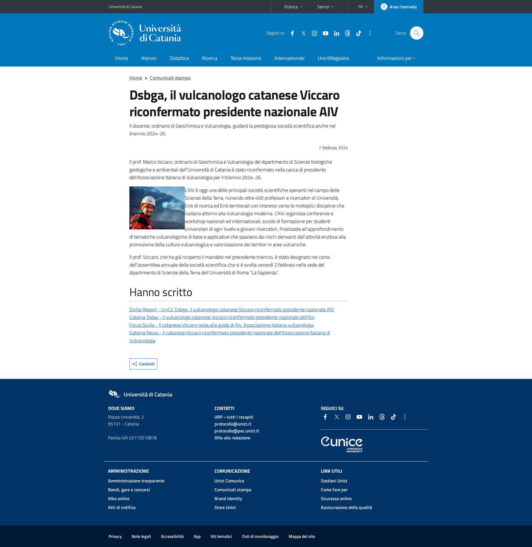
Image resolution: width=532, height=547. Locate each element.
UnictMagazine (333, 58)
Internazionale (290, 58)
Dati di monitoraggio (260, 536)
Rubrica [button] (291, 6)
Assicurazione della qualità (346, 507)
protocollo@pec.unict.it (236, 430)
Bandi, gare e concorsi (129, 489)
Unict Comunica (229, 480)
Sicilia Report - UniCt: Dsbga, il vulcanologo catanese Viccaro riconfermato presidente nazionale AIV (231, 309)
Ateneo (149, 58)
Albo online (118, 498)
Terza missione (246, 58)
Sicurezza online (336, 498)
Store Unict (225, 507)
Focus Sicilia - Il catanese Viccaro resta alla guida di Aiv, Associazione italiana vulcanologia (221, 325)
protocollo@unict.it (232, 424)
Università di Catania (125, 6)
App (197, 536)
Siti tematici (221, 536)
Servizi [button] (323, 6)
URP (218, 417)
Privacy (115, 536)
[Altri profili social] (367, 32)
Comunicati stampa (170, 78)
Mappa (302, 536)
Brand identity (228, 498)
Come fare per (334, 489)
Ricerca (209, 58)
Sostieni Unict (334, 480)
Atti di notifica (121, 507)
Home (121, 58)
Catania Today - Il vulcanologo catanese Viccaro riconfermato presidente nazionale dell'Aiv (221, 317)
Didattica (179, 58)
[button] (363, 6)
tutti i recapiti (240, 417)
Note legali (141, 536)
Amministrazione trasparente (136, 480)
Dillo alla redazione (232, 437)
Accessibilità (172, 536)
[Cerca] (416, 33)
